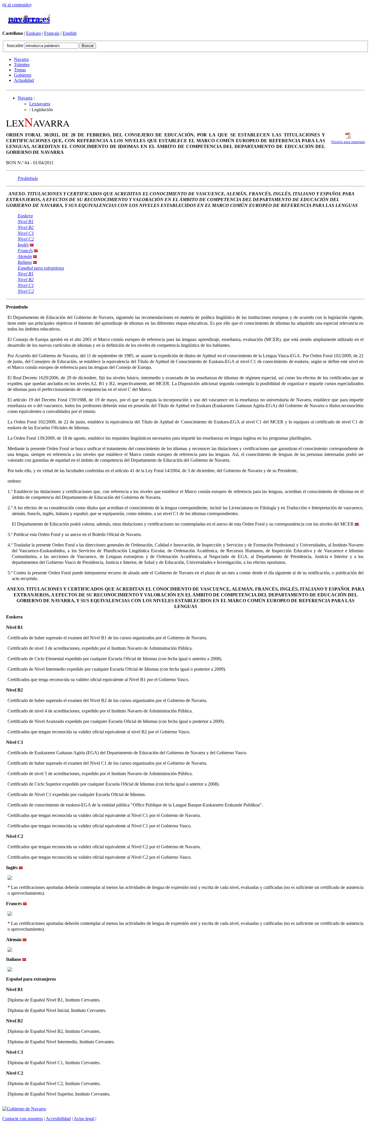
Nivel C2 (26, 239)
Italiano (25, 262)
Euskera (25, 215)
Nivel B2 (26, 227)
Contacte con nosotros (22, 1118)
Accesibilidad (58, 1118)
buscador (16, 45)
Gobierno (22, 75)
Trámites (22, 64)
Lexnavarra (39, 103)
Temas (20, 69)
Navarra (21, 59)
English (70, 33)
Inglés (23, 244)
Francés (25, 250)
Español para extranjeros (41, 268)
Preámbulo (28, 178)
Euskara (33, 33)
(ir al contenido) (16, 4)
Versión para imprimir (348, 142)
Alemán (25, 256)
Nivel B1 (26, 221)
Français (51, 33)
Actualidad (24, 80)
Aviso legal (84, 1118)
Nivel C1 (26, 233)
